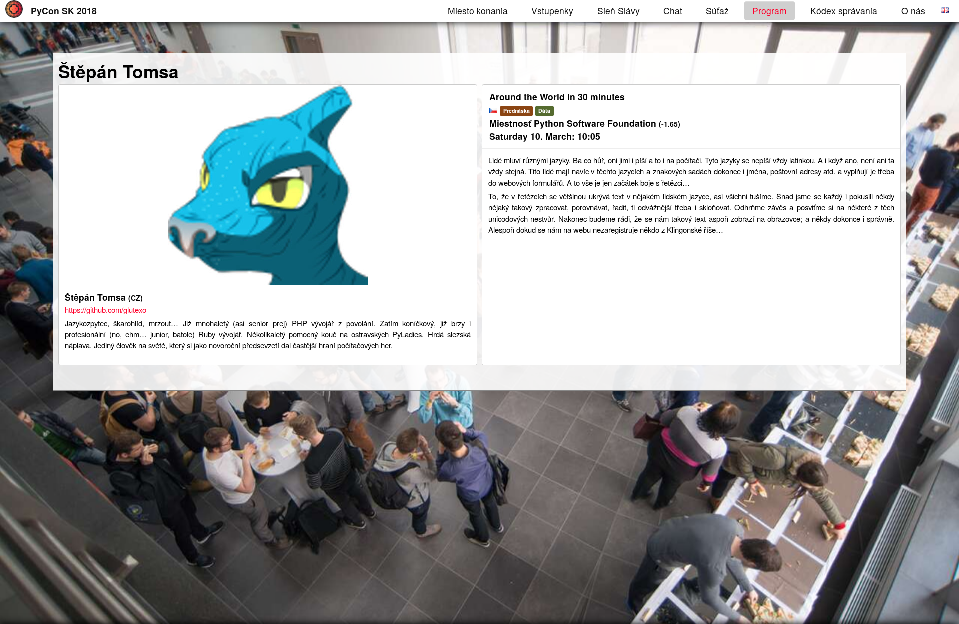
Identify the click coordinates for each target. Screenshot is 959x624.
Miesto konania (478, 10)
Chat (672, 10)
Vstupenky (552, 10)
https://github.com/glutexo (105, 309)
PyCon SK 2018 (64, 10)
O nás (913, 10)
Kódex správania (843, 10)
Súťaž (717, 10)
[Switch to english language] (945, 10)
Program (769, 10)
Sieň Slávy (618, 10)
